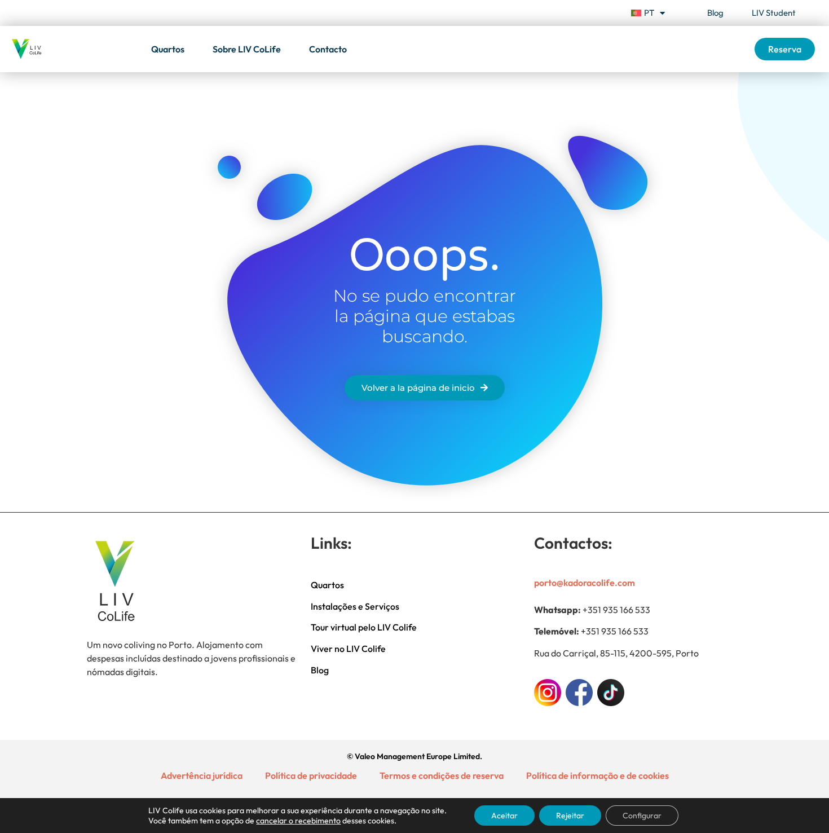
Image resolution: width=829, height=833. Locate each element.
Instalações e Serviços (355, 606)
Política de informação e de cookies (597, 775)
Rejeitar (570, 815)
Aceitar (504, 815)
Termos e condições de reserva (442, 775)
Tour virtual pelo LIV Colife (364, 627)
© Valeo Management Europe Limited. (414, 756)
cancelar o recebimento (298, 821)
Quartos (167, 49)
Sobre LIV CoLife (247, 49)
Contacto (328, 49)
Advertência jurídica (201, 775)
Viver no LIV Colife (348, 648)
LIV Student (774, 12)
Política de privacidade (311, 775)
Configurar (642, 815)
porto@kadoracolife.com (584, 582)
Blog (715, 12)
